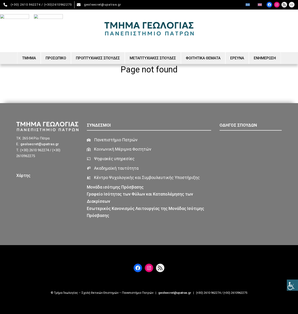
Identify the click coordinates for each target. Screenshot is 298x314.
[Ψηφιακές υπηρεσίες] (111, 158)
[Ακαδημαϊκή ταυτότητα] (113, 168)
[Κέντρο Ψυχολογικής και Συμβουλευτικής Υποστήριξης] (143, 177)
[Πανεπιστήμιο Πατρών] (112, 140)
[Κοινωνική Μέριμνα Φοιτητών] (119, 149)
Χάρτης (23, 175)
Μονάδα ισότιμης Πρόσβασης (116, 187)
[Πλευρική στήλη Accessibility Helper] (292, 285)
